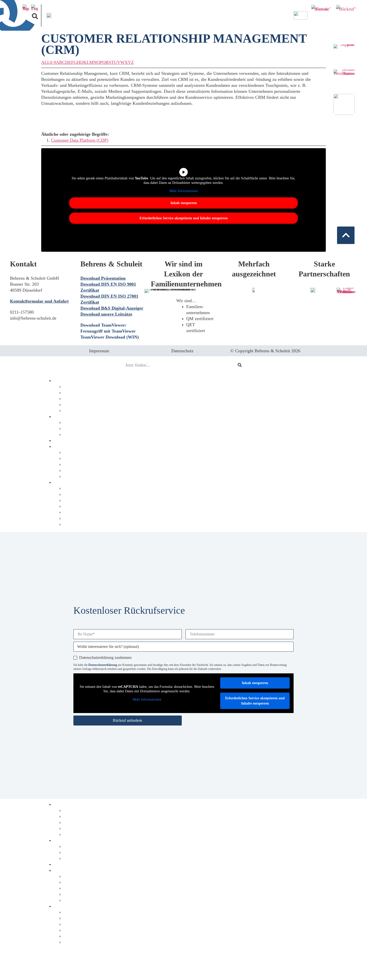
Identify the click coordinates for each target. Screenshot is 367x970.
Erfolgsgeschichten (72, 446)
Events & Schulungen (83, 518)
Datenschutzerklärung (102, 665)
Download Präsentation (103, 278)
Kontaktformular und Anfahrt (39, 301)
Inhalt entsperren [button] (184, 203)
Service (70, 422)
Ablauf (70, 398)
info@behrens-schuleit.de (33, 318)
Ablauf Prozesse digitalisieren (91, 822)
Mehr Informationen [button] (183, 191)
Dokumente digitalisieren (78, 416)
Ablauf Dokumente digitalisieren (93, 852)
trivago (70, 464)
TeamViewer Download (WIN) (109, 337)
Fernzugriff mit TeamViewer (108, 331)
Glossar (70, 524)
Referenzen (74, 488)
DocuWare (73, 404)
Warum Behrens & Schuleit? (81, 440)
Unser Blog (74, 500)
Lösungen (72, 392)
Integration (73, 386)
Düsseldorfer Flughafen (85, 476)
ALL (45, 62)
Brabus (70, 452)
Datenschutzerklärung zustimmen (105, 657)
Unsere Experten (79, 512)
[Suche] (239, 365)
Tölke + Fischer (78, 458)
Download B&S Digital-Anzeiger (111, 308)
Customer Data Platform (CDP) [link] (79, 140)
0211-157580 (22, 312)
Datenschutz (182, 350)
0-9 (53, 62)
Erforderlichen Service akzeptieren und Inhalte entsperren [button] (184, 218)
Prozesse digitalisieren (75, 380)
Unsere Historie (78, 494)
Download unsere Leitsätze (106, 314)
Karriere (71, 506)
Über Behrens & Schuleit (78, 482)
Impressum (99, 350)
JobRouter (73, 410)
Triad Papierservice (81, 470)
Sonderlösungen (78, 434)
